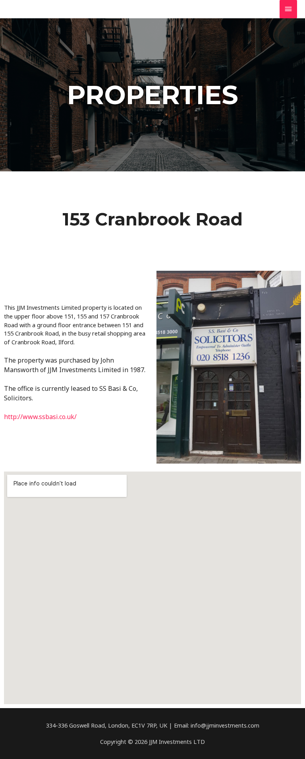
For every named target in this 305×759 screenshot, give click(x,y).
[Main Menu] (288, 9)
